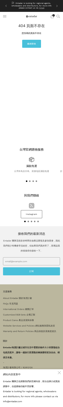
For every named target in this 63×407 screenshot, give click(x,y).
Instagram (31, 214)
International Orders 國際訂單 (18, 309)
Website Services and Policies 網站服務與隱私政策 (29, 325)
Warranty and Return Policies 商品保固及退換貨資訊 (29, 331)
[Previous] (6, 6)
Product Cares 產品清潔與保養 (18, 320)
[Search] (58, 16)
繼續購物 (31, 44)
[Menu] (4, 16)
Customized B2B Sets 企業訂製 (19, 314)
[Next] (57, 6)
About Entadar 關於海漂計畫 (17, 298)
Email (41, 8)
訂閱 (31, 271)
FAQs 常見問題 (10, 303)
